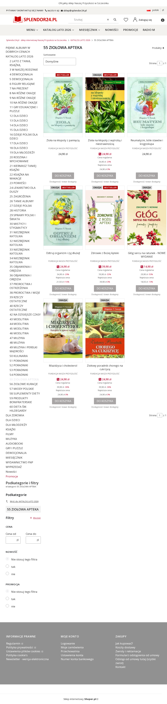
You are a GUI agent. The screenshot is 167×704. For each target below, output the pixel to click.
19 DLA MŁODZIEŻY (22, 152)
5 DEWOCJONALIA (21, 79)
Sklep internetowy (79, 699)
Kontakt (120, 667)
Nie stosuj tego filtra (24, 559)
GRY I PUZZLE (14, 448)
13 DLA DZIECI (19, 120)
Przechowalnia (70, 651)
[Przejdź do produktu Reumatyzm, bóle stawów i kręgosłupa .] (146, 105)
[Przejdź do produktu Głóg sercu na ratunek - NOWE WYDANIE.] (146, 217)
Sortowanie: (49, 54)
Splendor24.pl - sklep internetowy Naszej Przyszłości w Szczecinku (36, 40)
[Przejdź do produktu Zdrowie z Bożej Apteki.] (104, 217)
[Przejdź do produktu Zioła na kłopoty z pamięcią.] (63, 105)
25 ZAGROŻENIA (20, 196)
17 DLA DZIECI (19, 143)
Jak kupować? (124, 643)
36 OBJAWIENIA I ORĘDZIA (20, 277)
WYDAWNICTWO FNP (19, 462)
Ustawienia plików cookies (23, 651)
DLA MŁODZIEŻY (16, 425)
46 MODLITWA (19, 333)
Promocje (12, 476)
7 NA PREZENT (19, 88)
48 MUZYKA (17, 342)
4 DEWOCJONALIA (21, 74)
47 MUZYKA (17, 338)
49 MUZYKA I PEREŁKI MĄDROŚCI (23, 349)
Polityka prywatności (20, 647)
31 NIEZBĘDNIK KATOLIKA (20, 234)
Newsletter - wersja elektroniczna (27, 659)
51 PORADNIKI (19, 361)
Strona (152, 63)
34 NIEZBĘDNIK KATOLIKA (20, 260)
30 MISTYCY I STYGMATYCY (18, 226)
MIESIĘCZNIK (14, 457)
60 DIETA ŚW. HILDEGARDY (18, 408)
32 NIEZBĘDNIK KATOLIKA (20, 243)
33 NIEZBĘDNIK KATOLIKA (20, 251)
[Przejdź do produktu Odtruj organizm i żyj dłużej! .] (63, 217)
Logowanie (68, 643)
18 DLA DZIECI (19, 148)
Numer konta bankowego (77, 659)
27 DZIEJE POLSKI (21, 206)
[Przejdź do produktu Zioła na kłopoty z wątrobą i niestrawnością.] (104, 105)
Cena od (11, 534)
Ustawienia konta (72, 655)
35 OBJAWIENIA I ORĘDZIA (20, 268)
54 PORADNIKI (19, 375)
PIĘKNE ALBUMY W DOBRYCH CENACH (18, 50)
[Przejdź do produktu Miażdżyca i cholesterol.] (63, 330)
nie (13, 574)
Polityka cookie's (17, 655)
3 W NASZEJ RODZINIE (24, 69)
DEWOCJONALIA (16, 453)
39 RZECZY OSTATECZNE (18, 299)
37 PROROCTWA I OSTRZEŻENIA (21, 286)
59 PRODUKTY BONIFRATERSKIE (21, 400)
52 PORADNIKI (19, 365)
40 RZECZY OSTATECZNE (18, 308)
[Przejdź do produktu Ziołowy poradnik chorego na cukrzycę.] (104, 330)
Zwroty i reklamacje (128, 651)
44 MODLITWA (19, 324)
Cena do (31, 534)
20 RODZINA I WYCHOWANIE (19, 159)
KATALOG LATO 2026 (80, 40)
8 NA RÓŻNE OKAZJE (23, 93)
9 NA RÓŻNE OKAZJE (23, 98)
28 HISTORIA (18, 210)
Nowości (11, 471)
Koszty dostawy (125, 647)
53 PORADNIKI (19, 370)
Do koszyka (63, 176)
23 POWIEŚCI (18, 183)
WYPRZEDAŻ (14, 467)
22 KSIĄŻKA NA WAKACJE (19, 176)
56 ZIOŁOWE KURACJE (24, 384)
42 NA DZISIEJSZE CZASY (25, 314)
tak (13, 567)
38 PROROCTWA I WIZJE (25, 292)
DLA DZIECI (13, 420)
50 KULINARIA (19, 356)
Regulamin (13, 643)
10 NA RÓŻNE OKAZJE (24, 102)
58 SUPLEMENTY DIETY (25, 393)
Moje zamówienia (72, 647)
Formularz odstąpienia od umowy (137, 655)
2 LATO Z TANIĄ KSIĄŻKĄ (20, 63)
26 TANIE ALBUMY (22, 201)
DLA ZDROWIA (15, 415)
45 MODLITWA (19, 328)
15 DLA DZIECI (19, 130)
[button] (115, 20)
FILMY (10, 434)
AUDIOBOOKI (14, 443)
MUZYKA (11, 439)
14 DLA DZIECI (19, 125)
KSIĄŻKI (10, 429)
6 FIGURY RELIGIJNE (22, 84)
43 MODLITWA (19, 319)
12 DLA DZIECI (19, 116)
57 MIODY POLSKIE (22, 389)
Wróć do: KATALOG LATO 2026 (24, 501)
